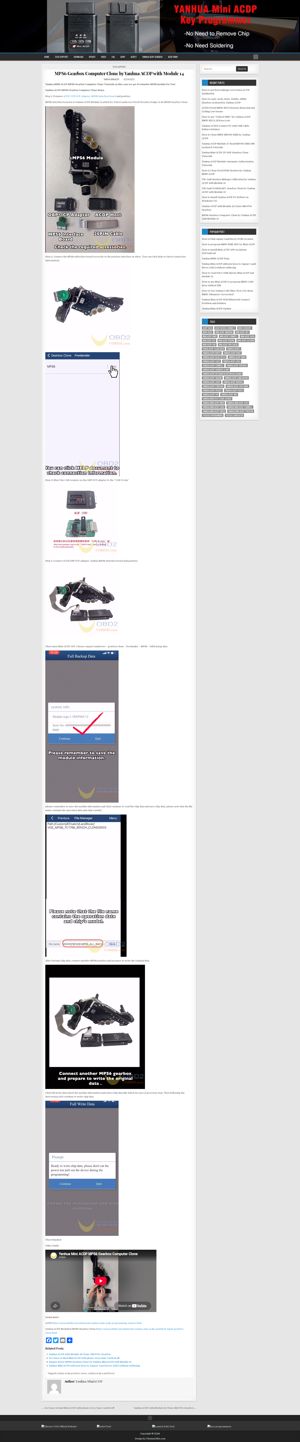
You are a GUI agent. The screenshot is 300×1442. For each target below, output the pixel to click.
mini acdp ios (209, 340)
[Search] (255, 56)
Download (78, 57)
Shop (122, 57)
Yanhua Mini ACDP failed (214, 411)
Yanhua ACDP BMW (237, 357)
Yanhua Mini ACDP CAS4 (213, 407)
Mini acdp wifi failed (228, 344)
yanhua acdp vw (210, 394)
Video (103, 57)
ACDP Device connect (225, 328)
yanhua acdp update (212, 390)
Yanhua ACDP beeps (212, 353)
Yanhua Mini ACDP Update (216, 308)
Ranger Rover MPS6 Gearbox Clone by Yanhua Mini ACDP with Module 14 (90, 1362)
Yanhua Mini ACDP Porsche (240, 411)
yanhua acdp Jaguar (212, 378)
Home (46, 57)
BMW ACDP (207, 332)
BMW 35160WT (244, 328)
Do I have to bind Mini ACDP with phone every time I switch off (84, 1358)
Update (92, 57)
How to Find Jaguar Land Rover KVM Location (227, 239)
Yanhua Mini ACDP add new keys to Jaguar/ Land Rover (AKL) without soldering (94, 1365)
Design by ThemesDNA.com (150, 1438)
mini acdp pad (209, 344)
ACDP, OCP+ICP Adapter (76, 96)
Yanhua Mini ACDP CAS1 (237, 403)
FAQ (113, 57)
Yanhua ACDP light (211, 382)
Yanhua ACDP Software (237, 386)
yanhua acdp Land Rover (101, 1373)
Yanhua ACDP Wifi (229, 394)
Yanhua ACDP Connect (213, 365)
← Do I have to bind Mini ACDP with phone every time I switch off (78, 1408)
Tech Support (61, 57)
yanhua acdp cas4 (231, 361)
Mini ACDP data (247, 336)
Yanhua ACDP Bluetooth (214, 357)
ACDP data (207, 328)
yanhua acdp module (233, 382)
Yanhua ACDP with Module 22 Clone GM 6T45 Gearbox (80, 1354)
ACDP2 (134, 57)
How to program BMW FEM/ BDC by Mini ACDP (228, 244)
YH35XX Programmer (213, 415)
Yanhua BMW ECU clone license (217, 398)
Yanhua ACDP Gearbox (152, 57)
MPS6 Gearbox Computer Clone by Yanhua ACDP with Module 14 (119, 73)
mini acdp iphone (226, 340)
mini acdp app (242, 332)
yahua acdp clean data (213, 348)
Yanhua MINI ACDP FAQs (216, 258)
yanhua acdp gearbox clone (71, 1373)
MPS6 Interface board (103, 96)
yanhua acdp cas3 (211, 361)
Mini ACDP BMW (210, 336)
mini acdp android (224, 332)
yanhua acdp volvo (234, 390)
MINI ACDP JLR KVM (245, 340)
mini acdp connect (229, 336)
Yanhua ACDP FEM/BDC (237, 365)
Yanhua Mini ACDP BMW (213, 403)
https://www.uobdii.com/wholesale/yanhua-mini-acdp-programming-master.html (97, 1323)
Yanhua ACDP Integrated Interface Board (222, 373)
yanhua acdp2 (233, 348)
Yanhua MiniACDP (111, 79)
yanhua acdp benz (232, 353)
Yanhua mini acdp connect (239, 407)
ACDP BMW (173, 57)
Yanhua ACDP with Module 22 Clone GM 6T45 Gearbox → (165, 1408)
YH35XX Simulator (234, 415)
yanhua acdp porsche (213, 386)
